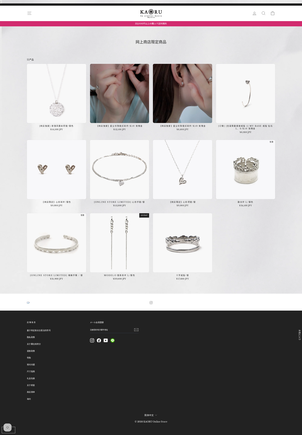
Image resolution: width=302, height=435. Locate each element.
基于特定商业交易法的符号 (39, 330)
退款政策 (31, 351)
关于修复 (31, 385)
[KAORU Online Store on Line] (112, 340)
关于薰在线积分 (34, 344)
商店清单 (31, 392)
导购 (29, 358)
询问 (29, 399)
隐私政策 (31, 337)
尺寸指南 (31, 371)
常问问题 (31, 364)
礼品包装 (31, 378)
